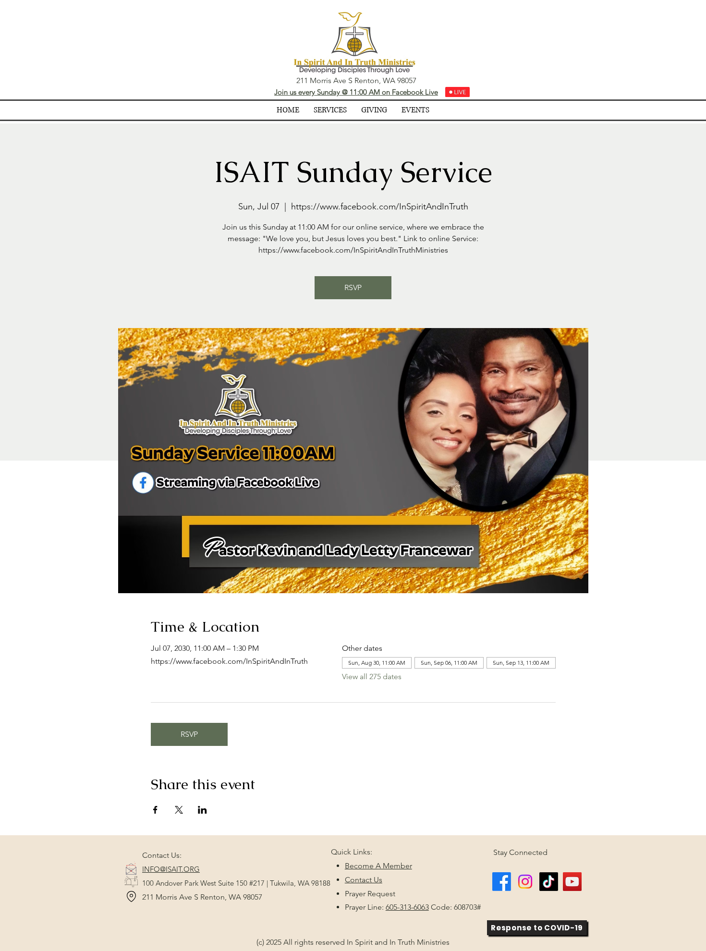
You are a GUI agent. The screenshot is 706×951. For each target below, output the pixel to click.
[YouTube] (572, 881)
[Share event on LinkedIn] (202, 810)
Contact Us (363, 879)
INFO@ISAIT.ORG (171, 869)
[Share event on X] (178, 810)
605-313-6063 (407, 907)
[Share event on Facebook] (155, 810)
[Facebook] (501, 881)
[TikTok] (548, 881)
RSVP (353, 287)
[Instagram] (525, 881)
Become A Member (378, 865)
